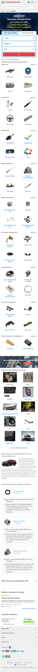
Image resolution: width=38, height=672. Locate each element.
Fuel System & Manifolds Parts (9, 232)
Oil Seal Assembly (18, 492)
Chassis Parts (5, 97)
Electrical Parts (5, 130)
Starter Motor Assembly (20, 552)
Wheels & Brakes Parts (7, 197)
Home (2, 11)
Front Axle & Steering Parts (8, 302)
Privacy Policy (27, 662)
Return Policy (18, 662)
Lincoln (7, 11)
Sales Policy (10, 662)
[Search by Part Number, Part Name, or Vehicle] (34, 7)
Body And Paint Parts (7, 163)
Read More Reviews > (31, 608)
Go (19, 54)
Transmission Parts (6, 267)
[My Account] (32, 2)
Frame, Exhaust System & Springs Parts (12, 336)
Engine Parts (4, 64)
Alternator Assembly (19, 522)
